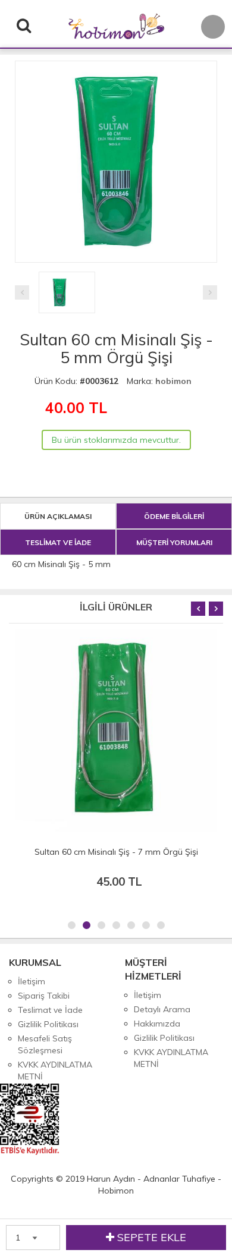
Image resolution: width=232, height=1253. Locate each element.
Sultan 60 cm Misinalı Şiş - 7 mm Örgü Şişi (116, 851)
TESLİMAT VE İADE (58, 542)
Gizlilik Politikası (48, 1024)
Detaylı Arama (162, 1009)
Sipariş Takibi (44, 995)
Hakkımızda (157, 1023)
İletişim (31, 981)
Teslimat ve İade (50, 1010)
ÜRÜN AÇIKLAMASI (58, 516)
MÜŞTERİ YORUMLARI (174, 542)
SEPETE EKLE (150, 1237)
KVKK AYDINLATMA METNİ (55, 1070)
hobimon (173, 381)
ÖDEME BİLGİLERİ (174, 516)
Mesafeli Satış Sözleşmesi (45, 1044)
